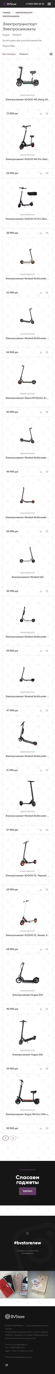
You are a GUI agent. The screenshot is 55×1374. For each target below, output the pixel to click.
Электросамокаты (11, 16)
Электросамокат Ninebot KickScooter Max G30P (29, 338)
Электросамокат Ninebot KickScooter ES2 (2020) (29, 815)
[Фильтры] (50, 54)
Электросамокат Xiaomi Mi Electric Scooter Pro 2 (29, 398)
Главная (6, 13)
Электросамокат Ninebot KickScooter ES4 (28, 756)
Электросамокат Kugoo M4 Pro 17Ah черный (29, 1114)
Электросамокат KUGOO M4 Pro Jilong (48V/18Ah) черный (29, 159)
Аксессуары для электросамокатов (22, 40)
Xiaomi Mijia (9, 46)
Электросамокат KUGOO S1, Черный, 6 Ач (29, 875)
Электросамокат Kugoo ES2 (27, 1054)
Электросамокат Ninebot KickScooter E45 (28, 636)
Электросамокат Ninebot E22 (27, 577)
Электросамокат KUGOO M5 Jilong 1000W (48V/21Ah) (29, 99)
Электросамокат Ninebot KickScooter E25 (28, 696)
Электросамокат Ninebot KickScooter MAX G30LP (29, 278)
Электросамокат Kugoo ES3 (27, 994)
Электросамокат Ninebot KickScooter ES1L (29, 517)
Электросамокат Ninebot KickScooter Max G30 (29, 457)
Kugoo (6, 34)
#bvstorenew (27, 1243)
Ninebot (17, 34)
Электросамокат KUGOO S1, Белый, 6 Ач (28, 935)
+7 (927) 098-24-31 (35, 4)
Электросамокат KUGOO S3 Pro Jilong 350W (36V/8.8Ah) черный (29, 218)
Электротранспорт (24, 13)
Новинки (23, 54)
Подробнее (27, 1191)
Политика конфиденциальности (18, 1357)
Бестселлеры (9, 54)
